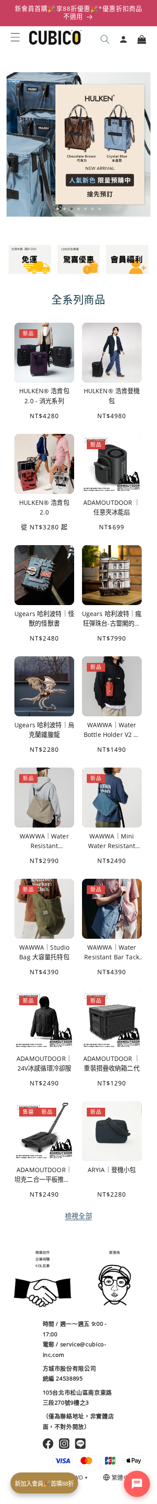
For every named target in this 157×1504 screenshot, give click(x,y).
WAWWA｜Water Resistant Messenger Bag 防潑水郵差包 (44, 841)
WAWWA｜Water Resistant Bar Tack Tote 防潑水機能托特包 (112, 952)
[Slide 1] (57, 209)
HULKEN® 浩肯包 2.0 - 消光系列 (44, 396)
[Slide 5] (85, 209)
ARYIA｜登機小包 (112, 1170)
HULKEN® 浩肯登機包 (112, 396)
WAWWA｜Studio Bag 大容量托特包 (44, 952)
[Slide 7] (99, 209)
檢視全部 (78, 1216)
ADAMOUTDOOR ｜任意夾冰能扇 (111, 507)
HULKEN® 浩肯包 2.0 (44, 507)
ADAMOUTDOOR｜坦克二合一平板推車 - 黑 (44, 1175)
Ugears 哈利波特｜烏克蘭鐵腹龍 (44, 730)
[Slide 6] (92, 209)
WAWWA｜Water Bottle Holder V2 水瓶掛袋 (112, 730)
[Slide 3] (71, 209)
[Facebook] (48, 1443)
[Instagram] (64, 1443)
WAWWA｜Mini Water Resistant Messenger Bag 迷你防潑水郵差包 (112, 841)
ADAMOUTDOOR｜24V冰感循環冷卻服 (44, 1063)
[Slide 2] (64, 209)
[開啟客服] (137, 1484)
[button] (15, 37)
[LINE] (80, 1443)
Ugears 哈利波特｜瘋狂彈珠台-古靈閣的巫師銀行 (112, 618)
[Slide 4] (78, 209)
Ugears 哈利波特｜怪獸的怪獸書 (44, 618)
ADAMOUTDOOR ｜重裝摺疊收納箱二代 (111, 1063)
